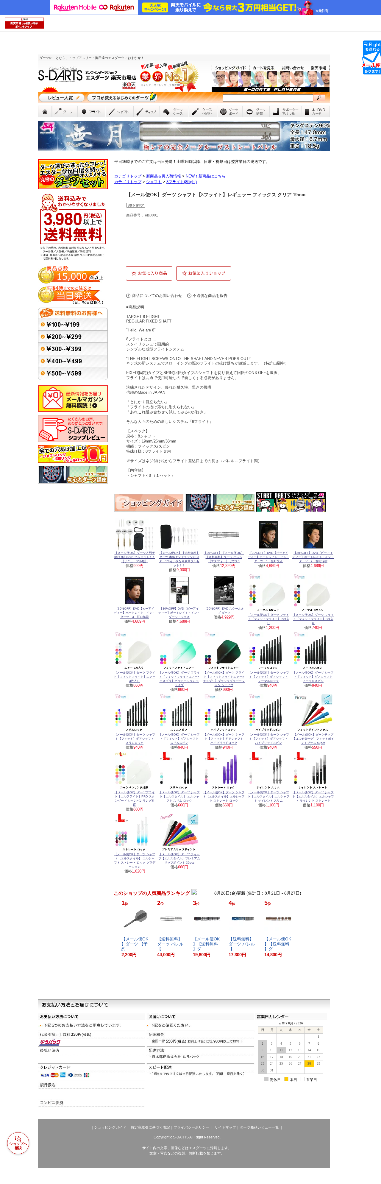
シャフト (154, 182)
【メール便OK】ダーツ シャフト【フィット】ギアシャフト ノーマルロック (268, 677)
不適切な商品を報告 (210, 295)
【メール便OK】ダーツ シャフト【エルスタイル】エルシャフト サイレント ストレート (313, 796)
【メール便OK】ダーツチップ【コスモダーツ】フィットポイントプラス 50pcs (313, 738)
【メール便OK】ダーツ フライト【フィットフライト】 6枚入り (268, 619)
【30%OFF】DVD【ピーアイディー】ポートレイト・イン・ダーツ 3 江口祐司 (134, 613)
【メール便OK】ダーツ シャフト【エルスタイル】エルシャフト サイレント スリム (268, 796)
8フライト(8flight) (181, 182)
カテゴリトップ (127, 176)
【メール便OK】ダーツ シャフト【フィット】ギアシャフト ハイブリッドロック (223, 738)
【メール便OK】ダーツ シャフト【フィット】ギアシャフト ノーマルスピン (313, 677)
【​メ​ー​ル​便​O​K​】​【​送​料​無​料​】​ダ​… (206, 944)
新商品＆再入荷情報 (163, 176)
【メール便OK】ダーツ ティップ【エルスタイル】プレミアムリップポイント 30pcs (179, 858)
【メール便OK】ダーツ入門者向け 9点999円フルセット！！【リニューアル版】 (134, 557)
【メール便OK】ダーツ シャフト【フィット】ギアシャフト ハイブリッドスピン (268, 738)
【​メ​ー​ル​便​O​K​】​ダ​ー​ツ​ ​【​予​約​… (134, 944)
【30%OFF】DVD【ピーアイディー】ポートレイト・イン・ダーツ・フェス (179, 613)
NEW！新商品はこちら (206, 176)
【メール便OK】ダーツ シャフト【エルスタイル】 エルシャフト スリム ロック (179, 796)
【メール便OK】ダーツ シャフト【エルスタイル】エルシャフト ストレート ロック (224, 796)
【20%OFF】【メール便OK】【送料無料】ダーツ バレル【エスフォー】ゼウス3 (224, 557)
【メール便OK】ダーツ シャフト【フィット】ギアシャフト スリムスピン (179, 738)
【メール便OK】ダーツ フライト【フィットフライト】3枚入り (313, 619)
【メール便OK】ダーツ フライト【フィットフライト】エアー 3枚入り (134, 677)
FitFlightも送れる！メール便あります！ (371, 57)
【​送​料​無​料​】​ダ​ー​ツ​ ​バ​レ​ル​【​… (170, 944)
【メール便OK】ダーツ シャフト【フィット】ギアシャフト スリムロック (134, 738)
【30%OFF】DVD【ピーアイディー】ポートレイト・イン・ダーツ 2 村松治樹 (313, 557)
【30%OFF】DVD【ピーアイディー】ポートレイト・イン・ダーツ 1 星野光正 (268, 557)
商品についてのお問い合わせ (157, 295)
